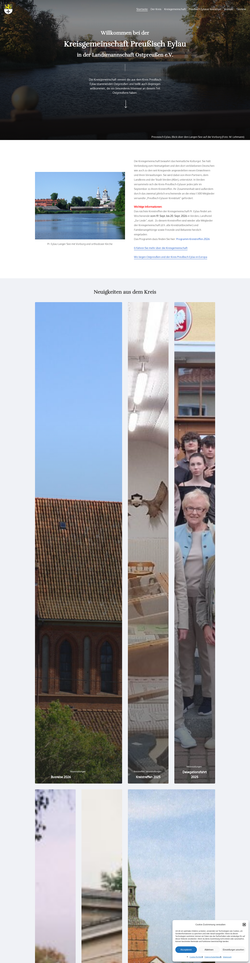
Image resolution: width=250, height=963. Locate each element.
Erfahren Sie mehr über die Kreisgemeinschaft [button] (161, 248)
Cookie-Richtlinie (196, 957)
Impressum (227, 957)
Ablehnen (209, 949)
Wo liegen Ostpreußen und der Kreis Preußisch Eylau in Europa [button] (170, 256)
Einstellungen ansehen (233, 949)
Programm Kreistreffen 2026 (193, 239)
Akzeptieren (186, 949)
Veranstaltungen (78, 771)
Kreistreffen (139, 771)
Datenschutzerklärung (213, 957)
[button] (244, 924)
